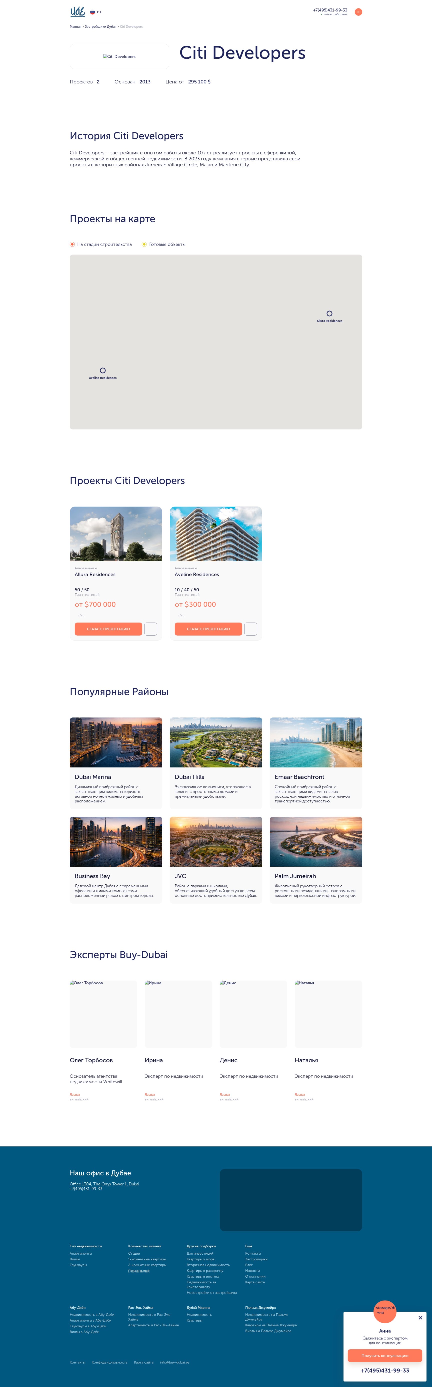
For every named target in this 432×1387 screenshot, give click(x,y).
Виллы (75, 1259)
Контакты (253, 1253)
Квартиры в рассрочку (205, 1271)
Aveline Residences (197, 574)
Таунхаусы (78, 1265)
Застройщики (256, 1259)
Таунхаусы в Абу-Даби (88, 1326)
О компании (255, 1276)
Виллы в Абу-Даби (84, 1332)
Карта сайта (255, 1282)
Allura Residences (95, 574)
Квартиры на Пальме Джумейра (271, 1325)
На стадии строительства (104, 244)
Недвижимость (199, 1315)
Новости (252, 1271)
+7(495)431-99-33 (86, 1188)
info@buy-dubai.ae (174, 1362)
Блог (249, 1265)
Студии (134, 1253)
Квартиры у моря (200, 1259)
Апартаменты (81, 1253)
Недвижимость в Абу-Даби (92, 1315)
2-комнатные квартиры (147, 1265)
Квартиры (194, 1320)
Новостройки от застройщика (212, 1293)
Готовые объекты (167, 244)
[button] (103, 370)
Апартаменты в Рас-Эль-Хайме (153, 1325)
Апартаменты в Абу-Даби (90, 1320)
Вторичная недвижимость (208, 1265)
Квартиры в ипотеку (203, 1276)
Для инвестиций (200, 1253)
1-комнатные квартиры (147, 1259)
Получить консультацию (385, 1355)
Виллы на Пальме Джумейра (268, 1331)
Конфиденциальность (110, 1362)
